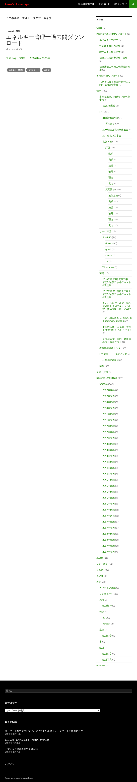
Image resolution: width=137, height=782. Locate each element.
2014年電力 (108, 473)
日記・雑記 (102, 563)
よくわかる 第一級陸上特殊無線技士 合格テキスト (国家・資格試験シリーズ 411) (116, 306)
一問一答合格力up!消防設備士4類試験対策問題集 (117, 320)
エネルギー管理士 (14, 31)
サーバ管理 (105, 231)
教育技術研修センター (111, 348)
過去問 (46, 70)
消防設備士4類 (110, 117)
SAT (101, 111)
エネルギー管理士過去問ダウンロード (45, 39)
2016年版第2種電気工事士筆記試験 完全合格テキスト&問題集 (116, 282)
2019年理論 (108, 545)
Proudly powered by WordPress (19, 778)
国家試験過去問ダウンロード (111, 33)
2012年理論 (108, 432)
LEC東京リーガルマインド (113, 354)
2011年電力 (108, 420)
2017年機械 (108, 509)
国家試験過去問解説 (106, 378)
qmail (108, 249)
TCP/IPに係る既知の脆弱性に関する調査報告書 (114, 83)
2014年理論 (108, 467)
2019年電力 (108, 551)
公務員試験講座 (110, 360)
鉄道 (101, 647)
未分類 (99, 557)
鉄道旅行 (107, 605)
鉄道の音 (107, 635)
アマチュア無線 (107, 587)
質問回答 (110, 123)
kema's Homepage (17, 4)
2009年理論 (108, 390)
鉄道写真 (107, 659)
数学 (110, 153)
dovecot (109, 243)
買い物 (99, 575)
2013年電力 (108, 455)
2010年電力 (108, 408)
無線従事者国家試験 (109, 45)
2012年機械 (108, 426)
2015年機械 (108, 479)
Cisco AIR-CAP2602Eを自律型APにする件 (27, 739)
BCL (104, 617)
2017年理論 (108, 521)
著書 (101, 273)
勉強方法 (113, 195)
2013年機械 (108, 443)
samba (108, 255)
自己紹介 (101, 569)
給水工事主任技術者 (109, 51)
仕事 (98, 90)
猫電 (110, 171)
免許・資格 (102, 372)
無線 (101, 611)
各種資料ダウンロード (108, 75)
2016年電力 (108, 503)
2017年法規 (108, 515)
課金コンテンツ (120, 4)
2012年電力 (108, 437)
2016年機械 (108, 491)
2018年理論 (108, 539)
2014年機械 (108, 461)
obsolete (100, 665)
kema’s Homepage (86, 4)
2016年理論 (108, 497)
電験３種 (107, 141)
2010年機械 (108, 402)
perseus (106, 623)
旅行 (101, 599)
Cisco (99, 27)
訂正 (107, 147)
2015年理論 (108, 485)
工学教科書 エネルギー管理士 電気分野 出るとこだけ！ (116, 329)
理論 (110, 177)
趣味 (98, 581)
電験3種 (103, 384)
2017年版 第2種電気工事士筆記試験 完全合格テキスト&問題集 (116, 294)
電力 (110, 183)
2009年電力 (108, 396)
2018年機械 (108, 533)
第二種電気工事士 (111, 135)
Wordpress (108, 267)
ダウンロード (104, 4)
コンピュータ (106, 593)
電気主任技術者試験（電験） (114, 57)
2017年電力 (108, 527)
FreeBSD (107, 237)
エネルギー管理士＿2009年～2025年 (28, 58)
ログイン (9, 764)
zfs (106, 261)
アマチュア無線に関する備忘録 (21, 748)
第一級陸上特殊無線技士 (115, 129)
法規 (110, 165)
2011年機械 (108, 414)
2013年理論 (108, 449)
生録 (101, 629)
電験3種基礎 (108, 105)
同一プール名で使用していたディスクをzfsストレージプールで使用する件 (44, 730)
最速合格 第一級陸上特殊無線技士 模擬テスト (116, 341)
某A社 (102, 366)
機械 (110, 159)
